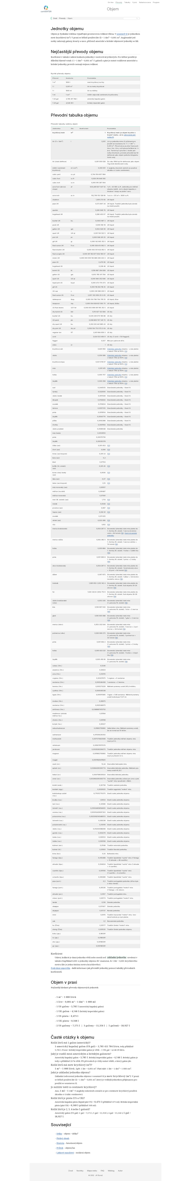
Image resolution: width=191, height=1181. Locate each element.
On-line (110, 2)
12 (126, 351)
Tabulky (127, 2)
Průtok (60, 1147)
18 (122, 533)
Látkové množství (65, 1152)
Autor (120, 1171)
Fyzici (134, 2)
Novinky (79, 1171)
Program (156, 2)
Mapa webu (92, 1171)
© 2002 (91, 1175)
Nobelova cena (145, 2)
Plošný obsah (63, 1138)
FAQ (102, 1171)
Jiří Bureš (99, 1175)
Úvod (55, 18)
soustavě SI (122, 33)
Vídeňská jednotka (114, 349)
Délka (59, 1133)
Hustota (60, 1143)
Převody (62, 18)
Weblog (111, 1171)
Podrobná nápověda (60, 968)
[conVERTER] (46, 8)
